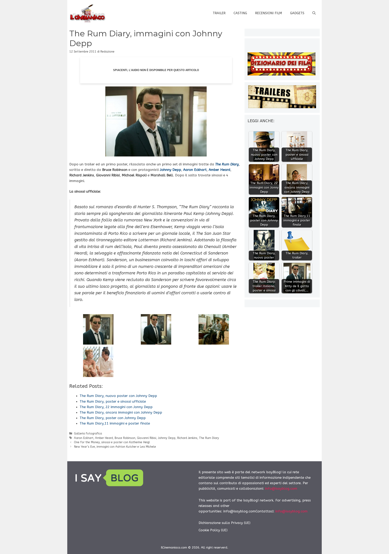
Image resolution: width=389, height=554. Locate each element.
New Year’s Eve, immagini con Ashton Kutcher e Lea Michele (115, 446)
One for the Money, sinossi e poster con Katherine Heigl (112, 442)
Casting (240, 13)
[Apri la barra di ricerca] (314, 13)
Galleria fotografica (88, 433)
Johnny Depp (166, 438)
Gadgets (297, 13)
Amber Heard (104, 438)
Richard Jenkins (187, 438)
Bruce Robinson (124, 438)
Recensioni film (268, 13)
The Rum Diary (227, 164)
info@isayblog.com (281, 488)
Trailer (219, 13)
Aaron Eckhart (83, 438)
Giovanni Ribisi (146, 438)
